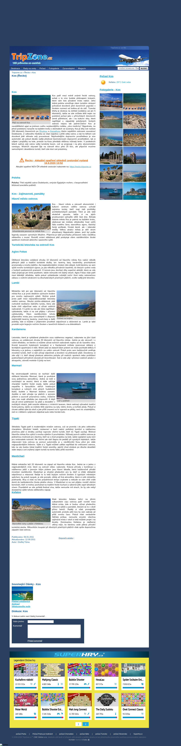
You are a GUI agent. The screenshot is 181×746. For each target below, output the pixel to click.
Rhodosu (43, 131)
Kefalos (16, 492)
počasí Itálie (84, 734)
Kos (34, 72)
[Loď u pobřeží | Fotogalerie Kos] (111, 199)
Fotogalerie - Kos (110, 89)
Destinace (15, 68)
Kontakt (72, 740)
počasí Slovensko (120, 734)
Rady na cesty (29, 68)
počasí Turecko (101, 734)
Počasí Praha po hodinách (43, 734)
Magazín (82, 68)
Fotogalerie (54, 68)
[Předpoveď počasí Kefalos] (103, 84)
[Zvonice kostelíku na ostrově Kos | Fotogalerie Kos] (134, 163)
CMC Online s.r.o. (40, 737)
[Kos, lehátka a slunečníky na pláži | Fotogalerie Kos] (111, 110)
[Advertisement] (79, 23)
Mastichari (18, 456)
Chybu (85, 740)
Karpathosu (55, 131)
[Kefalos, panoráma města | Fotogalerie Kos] (111, 146)
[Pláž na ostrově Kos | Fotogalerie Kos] (134, 110)
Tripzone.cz (17, 72)
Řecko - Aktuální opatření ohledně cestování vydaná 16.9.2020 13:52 (56, 161)
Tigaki (15, 418)
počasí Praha (21, 734)
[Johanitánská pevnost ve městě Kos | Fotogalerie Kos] (111, 181)
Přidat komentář (35, 641)
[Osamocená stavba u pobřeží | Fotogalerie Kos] (134, 199)
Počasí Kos (106, 76)
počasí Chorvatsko (66, 734)
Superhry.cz (138, 734)
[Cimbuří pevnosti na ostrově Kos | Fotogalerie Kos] (134, 146)
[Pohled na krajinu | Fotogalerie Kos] (134, 181)
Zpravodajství (69, 68)
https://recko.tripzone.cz (80, 166)
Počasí (42, 68)
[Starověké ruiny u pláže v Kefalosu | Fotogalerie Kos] (111, 128)
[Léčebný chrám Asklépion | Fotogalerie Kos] (111, 163)
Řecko (27, 72)
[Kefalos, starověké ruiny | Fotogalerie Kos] (134, 128)
